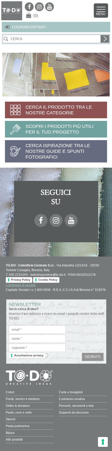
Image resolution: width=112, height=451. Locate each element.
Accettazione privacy (28, 355)
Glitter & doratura (18, 406)
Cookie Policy (47, 280)
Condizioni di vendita (21, 285)
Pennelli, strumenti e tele (76, 406)
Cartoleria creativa (72, 399)
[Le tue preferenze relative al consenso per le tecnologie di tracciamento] (103, 442)
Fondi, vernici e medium (23, 399)
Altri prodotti (14, 439)
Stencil (10, 419)
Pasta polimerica (17, 426)
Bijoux (10, 433)
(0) (35, 15)
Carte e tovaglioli (71, 392)
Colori (10, 392)
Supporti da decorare (74, 412)
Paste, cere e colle (19, 412)
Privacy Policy (20, 280)
